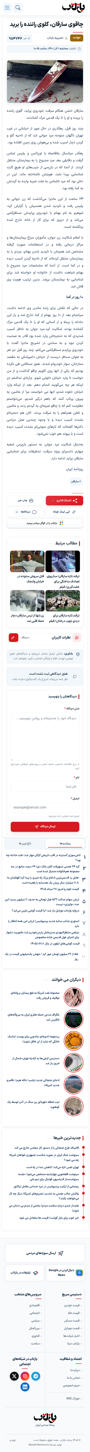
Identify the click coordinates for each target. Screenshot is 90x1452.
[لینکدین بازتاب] (25, 1387)
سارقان (75, 482)
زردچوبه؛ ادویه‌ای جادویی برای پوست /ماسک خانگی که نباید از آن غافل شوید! (33, 1039)
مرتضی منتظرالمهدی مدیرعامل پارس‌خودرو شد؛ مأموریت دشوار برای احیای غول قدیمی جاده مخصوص (42, 935)
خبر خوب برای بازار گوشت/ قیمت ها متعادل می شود (49, 1218)
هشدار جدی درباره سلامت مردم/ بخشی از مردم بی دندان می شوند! (44, 1208)
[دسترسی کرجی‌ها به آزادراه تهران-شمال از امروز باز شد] (73, 1063)
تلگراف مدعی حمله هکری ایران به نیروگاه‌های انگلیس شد (33, 1017)
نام (76, 777)
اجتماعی (35, 1313)
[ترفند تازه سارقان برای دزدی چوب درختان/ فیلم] (62, 601)
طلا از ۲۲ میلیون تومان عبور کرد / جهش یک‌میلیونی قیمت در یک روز (41, 956)
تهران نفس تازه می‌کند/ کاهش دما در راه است (52, 1167)
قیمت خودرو (72, 1306)
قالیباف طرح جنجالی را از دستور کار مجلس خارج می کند (46, 1148)
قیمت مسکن (72, 1321)
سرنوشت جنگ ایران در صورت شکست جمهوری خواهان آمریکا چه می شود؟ (44, 1157)
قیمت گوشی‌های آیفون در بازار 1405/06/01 (55, 944)
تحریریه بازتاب (55, 38)
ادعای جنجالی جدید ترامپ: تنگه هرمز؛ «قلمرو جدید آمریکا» (33, 1083)
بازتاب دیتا (73, 1344)
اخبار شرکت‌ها (71, 1336)
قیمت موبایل (72, 1329)
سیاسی (35, 1321)
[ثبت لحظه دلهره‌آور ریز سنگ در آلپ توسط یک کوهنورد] (73, 1106)
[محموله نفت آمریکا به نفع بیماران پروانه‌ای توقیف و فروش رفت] (73, 997)
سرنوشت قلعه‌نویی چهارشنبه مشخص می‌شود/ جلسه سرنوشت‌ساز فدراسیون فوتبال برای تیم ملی (48, 1177)
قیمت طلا (74, 1313)
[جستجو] (17, 7)
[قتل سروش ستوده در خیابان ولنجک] (27, 561)
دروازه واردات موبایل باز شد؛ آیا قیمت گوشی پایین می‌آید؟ (45, 911)
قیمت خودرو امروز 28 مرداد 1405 (59, 889)
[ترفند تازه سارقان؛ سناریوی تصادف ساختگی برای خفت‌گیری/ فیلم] (62, 561)
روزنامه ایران (74, 469)
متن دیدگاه (71, 709)
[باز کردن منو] (7, 7)
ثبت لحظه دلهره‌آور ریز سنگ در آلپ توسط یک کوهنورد (33, 1104)
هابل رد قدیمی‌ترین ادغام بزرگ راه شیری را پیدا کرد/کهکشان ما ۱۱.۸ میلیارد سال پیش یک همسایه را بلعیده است (43, 880)
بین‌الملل (34, 1329)
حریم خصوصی (71, 1385)
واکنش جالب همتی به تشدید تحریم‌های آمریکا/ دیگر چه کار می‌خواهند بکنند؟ (44, 1196)
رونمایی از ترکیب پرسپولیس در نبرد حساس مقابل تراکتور (46, 1186)
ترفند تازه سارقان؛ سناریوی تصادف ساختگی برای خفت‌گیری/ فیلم (63, 581)
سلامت (35, 1344)
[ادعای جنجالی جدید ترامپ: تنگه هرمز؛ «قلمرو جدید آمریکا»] (73, 1084)
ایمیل (75, 798)
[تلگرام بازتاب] (35, 1376)
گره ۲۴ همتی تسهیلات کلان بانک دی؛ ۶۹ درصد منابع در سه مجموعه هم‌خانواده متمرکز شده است (45, 869)
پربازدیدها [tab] (65, 844)
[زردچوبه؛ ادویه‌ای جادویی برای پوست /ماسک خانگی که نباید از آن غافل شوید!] (73, 1041)
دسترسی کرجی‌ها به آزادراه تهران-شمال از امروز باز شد (35, 1061)
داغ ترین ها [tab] (25, 844)
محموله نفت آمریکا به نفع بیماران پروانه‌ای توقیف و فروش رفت (35, 995)
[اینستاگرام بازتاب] (25, 1376)
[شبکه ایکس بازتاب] (14, 1376)
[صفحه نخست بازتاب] (45, 1418)
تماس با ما (73, 1378)
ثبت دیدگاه (13, 637)
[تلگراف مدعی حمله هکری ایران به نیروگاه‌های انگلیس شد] (73, 1019)
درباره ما (75, 1370)
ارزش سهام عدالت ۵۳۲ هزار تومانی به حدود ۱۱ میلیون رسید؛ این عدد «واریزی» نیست (42, 902)
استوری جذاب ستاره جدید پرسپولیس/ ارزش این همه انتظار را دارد (43, 924)
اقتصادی (34, 1306)
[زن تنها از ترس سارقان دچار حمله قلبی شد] (27, 601)
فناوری (36, 1336)
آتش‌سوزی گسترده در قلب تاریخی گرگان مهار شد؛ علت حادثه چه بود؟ (43, 858)
